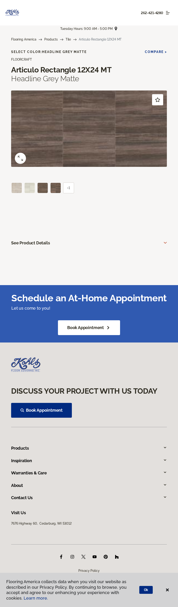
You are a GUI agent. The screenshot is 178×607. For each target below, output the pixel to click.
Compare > (156, 52)
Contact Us (22, 497)
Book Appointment (85, 327)
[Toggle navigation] (167, 12)
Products (51, 39)
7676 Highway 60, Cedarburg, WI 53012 (41, 523)
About (17, 485)
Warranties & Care (29, 472)
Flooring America (23, 39)
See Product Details (30, 242)
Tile (68, 39)
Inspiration (21, 460)
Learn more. (36, 598)
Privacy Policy (88, 571)
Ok (146, 590)
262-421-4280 (152, 13)
